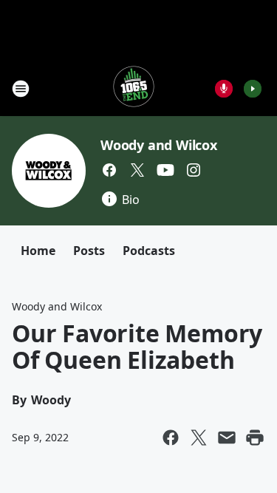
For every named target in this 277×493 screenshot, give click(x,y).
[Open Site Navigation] (21, 89)
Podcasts (149, 250)
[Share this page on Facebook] (170, 437)
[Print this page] (254, 437)
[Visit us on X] (137, 170)
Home (38, 250)
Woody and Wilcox (158, 145)
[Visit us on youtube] (165, 170)
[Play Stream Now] (252, 89)
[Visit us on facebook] (109, 170)
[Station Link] (134, 88)
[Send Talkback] (224, 89)
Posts (89, 250)
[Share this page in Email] (226, 437)
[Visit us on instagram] (193, 170)
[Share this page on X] (198, 437)
